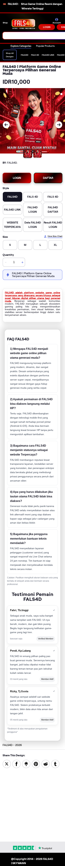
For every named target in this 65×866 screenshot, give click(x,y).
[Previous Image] (6, 125)
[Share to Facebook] (16, 763)
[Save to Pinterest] (36, 763)
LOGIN (46, 27)
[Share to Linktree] (26, 763)
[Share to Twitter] (7, 763)
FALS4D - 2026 (12, 745)
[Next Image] (59, 125)
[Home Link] (23, 24)
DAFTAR (48, 177)
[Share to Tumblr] (55, 763)
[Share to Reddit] (45, 763)
